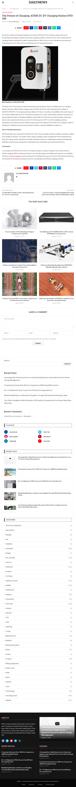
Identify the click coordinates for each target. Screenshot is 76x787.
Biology (39, 535)
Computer (39, 548)
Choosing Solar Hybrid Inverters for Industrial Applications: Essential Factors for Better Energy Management (44, 458)
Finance (39, 571)
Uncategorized (14, 8)
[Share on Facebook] (31, 27)
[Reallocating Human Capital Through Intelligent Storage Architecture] (19, 250)
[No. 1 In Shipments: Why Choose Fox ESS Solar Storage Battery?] (10, 484)
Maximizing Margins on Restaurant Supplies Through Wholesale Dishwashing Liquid (35, 395)
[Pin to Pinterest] (40, 27)
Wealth (39, 700)
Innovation (39, 599)
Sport (39, 677)
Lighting (39, 627)
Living (39, 631)
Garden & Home (39, 581)
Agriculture (39, 530)
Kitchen (39, 613)
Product (39, 659)
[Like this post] (27, 27)
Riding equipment (39, 663)
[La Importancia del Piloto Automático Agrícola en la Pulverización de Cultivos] (19, 284)
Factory (39, 562)
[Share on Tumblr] (45, 27)
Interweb (39, 604)
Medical (39, 640)
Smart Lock (39, 668)
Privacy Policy (50, 784)
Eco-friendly (39, 558)
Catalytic (39, 544)
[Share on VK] (49, 27)
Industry (39, 594)
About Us (31, 784)
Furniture (39, 576)
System (39, 682)
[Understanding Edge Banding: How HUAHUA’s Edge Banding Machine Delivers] (56, 250)
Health (39, 585)
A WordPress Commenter (12, 416)
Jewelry (39, 608)
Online (39, 654)
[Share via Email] (59, 27)
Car (39, 539)
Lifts (39, 622)
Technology (39, 691)
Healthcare (39, 590)
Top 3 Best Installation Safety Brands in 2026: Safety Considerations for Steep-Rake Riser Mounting (42, 506)
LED (39, 617)
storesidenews (14, 21)
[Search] (73, 2)
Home (4, 8)
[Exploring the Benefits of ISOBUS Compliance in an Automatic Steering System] (56, 284)
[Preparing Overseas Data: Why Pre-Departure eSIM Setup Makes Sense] (10, 472)
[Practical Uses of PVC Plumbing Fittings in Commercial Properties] (19, 217)
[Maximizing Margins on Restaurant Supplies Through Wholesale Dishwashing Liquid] (10, 496)
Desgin (39, 553)
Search (7, 361)
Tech (39, 686)
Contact (40, 784)
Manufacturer (39, 636)
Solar (39, 673)
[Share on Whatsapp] (54, 27)
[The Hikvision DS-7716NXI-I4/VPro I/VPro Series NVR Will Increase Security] (56, 217)
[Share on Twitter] (36, 27)
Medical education (39, 645)
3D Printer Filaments (39, 525)
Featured (39, 567)
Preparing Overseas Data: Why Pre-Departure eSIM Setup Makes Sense (31, 385)
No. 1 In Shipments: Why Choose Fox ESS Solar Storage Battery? (28, 390)
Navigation (27, 416)
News (39, 650)
